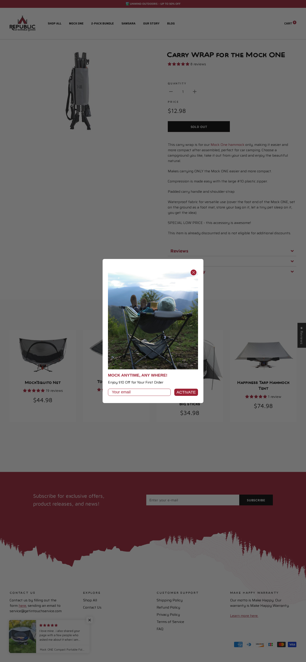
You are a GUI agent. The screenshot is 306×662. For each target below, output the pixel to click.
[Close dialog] (193, 272)
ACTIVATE (186, 392)
